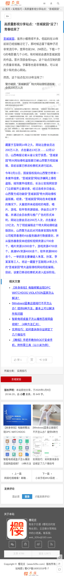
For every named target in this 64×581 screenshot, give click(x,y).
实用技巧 (17, 9)
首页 (7, 9)
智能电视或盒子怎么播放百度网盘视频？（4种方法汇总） (17, 463)
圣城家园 (8, 38)
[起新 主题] (32, 575)
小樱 (22, 394)
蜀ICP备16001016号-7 (37, 568)
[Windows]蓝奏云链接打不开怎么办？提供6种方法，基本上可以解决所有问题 (33, 308)
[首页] (59, 557)
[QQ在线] (25, 544)
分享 (44, 359)
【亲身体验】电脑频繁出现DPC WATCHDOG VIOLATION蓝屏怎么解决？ (33, 293)
